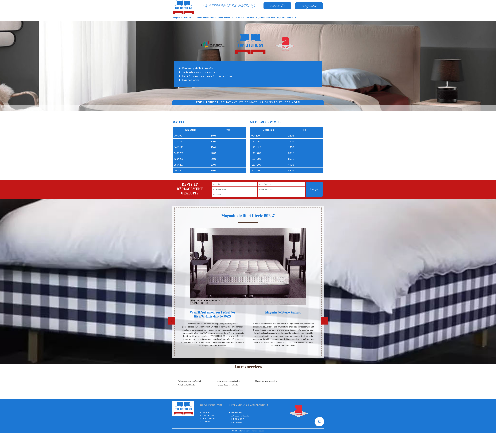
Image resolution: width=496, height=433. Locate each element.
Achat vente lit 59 (225, 18)
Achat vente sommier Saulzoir (229, 381)
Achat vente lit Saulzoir (187, 385)
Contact (207, 422)
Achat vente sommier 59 (244, 18)
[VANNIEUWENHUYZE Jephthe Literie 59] (183, 7)
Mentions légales (258, 431)
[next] (324, 321)
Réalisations (209, 419)
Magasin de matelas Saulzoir (266, 381)
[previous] (171, 321)
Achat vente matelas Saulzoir (189, 381)
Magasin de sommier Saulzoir (228, 385)
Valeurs (206, 412)
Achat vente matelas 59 (206, 18)
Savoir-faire (209, 415)
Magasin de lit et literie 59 (184, 18)
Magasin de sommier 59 (265, 18)
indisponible (237, 419)
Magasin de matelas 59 (286, 18)
